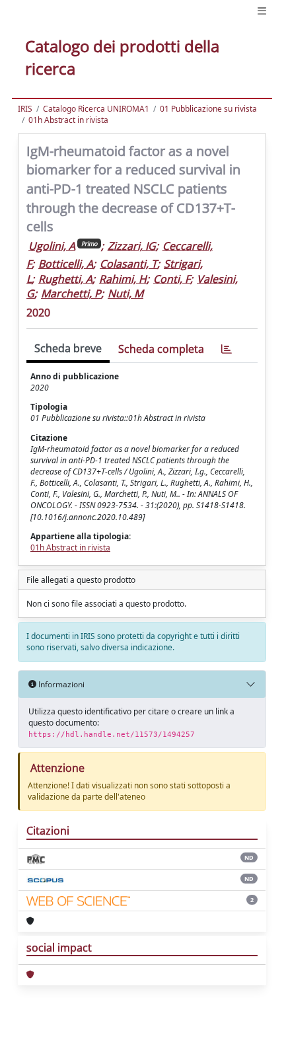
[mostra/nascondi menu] (262, 11)
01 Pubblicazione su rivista (208, 108)
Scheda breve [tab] (68, 348)
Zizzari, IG (132, 246)
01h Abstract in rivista (68, 120)
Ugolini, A (51, 246)
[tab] (226, 349)
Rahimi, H (123, 279)
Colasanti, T (128, 263)
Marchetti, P (71, 293)
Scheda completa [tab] (161, 349)
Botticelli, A (65, 263)
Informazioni (60, 684)
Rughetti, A (65, 279)
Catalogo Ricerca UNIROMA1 (96, 108)
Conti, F (171, 279)
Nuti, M (125, 293)
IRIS (25, 108)
